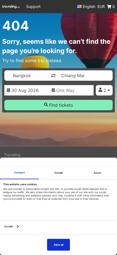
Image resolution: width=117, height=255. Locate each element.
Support (33, 6)
